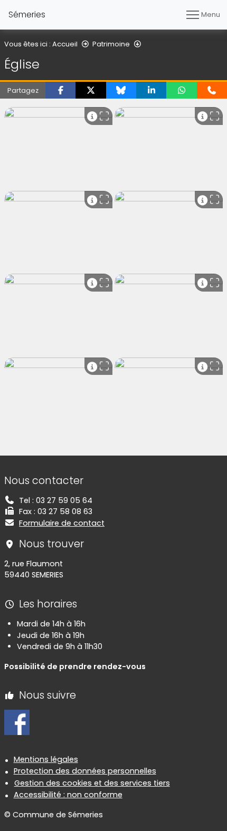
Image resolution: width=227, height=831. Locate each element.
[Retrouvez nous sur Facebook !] (17, 722)
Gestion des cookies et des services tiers (92, 783)
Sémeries (26, 14)
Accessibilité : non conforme (68, 794)
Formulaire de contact (62, 523)
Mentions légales (46, 759)
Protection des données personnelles (85, 771)
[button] (60, 90)
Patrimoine (111, 44)
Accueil (65, 44)
